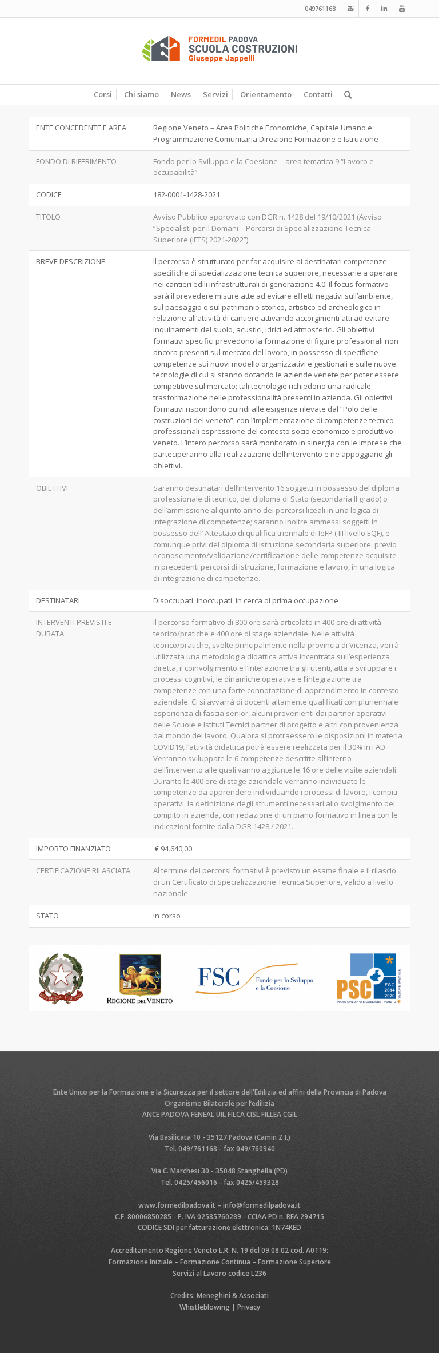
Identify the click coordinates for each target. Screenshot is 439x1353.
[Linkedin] (384, 8)
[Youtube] (401, 8)
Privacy (248, 1307)
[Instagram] (350, 8)
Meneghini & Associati (233, 1295)
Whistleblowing (204, 1307)
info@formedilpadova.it (262, 1205)
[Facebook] (367, 8)
